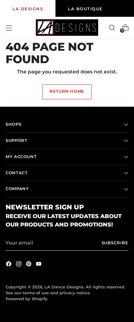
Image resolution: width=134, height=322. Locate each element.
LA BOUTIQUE (85, 8)
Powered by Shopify (27, 298)
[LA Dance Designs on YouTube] (39, 265)
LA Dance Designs (64, 287)
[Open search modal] (111, 27)
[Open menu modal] (8, 27)
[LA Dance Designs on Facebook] (9, 265)
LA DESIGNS (27, 8)
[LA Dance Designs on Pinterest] (29, 265)
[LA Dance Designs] (67, 27)
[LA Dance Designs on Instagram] (19, 265)
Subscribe (115, 242)
